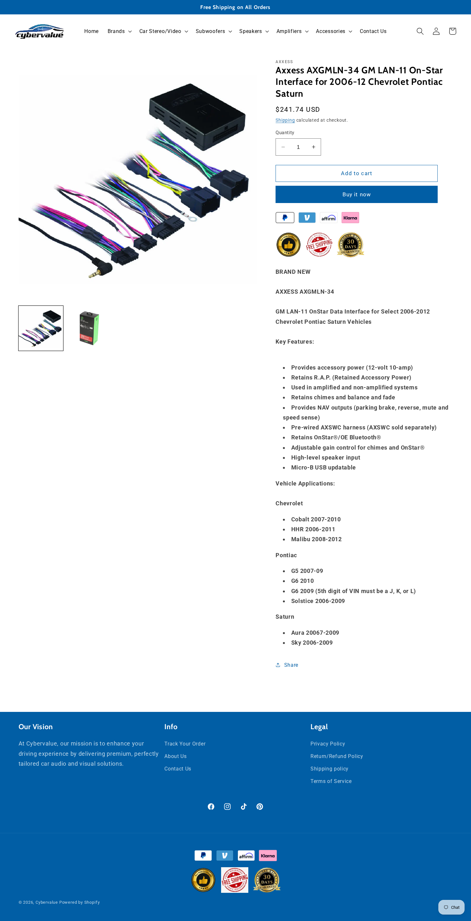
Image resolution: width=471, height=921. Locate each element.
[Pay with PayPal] (285, 219)
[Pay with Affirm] (328, 219)
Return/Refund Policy (336, 756)
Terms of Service (331, 781)
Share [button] (291, 665)
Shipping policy (329, 769)
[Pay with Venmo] (307, 219)
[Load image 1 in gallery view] (41, 328)
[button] (119, 31)
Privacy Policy (327, 744)
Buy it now (357, 194)
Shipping (285, 120)
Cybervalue (47, 902)
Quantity (285, 132)
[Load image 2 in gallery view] (89, 328)
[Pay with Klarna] (350, 219)
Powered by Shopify (79, 902)
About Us (175, 756)
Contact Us (177, 769)
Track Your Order (184, 744)
